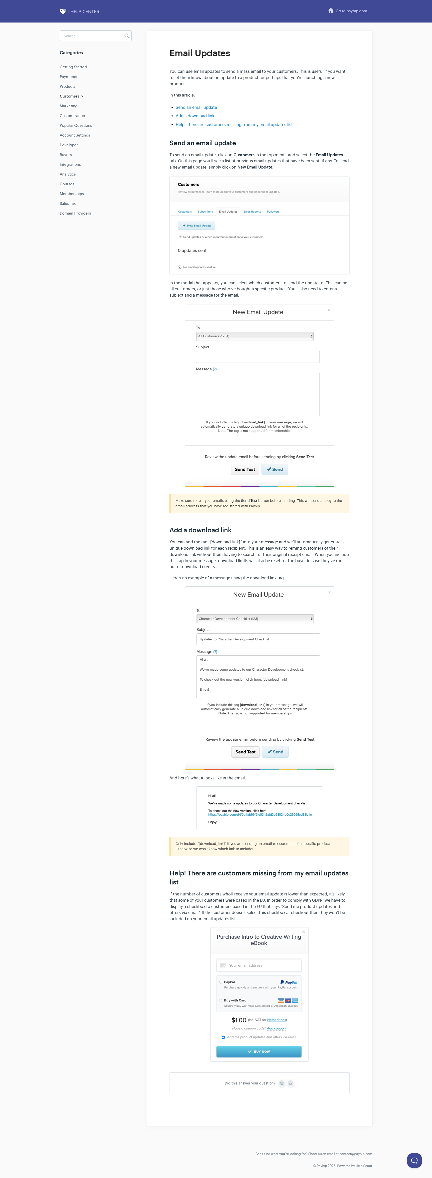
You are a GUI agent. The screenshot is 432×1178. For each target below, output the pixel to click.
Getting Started (73, 67)
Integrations (70, 164)
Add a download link (195, 116)
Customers (70, 96)
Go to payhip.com (351, 11)
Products (68, 86)
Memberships (72, 193)
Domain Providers (75, 213)
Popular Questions (76, 125)
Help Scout (364, 1166)
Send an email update (196, 107)
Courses (67, 184)
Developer (69, 145)
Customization (72, 115)
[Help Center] (85, 14)
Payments (68, 76)
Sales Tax (68, 203)
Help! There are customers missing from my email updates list (234, 124)
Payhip (322, 1166)
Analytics (68, 174)
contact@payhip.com (356, 1154)
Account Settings (75, 135)
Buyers (66, 154)
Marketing (69, 106)
